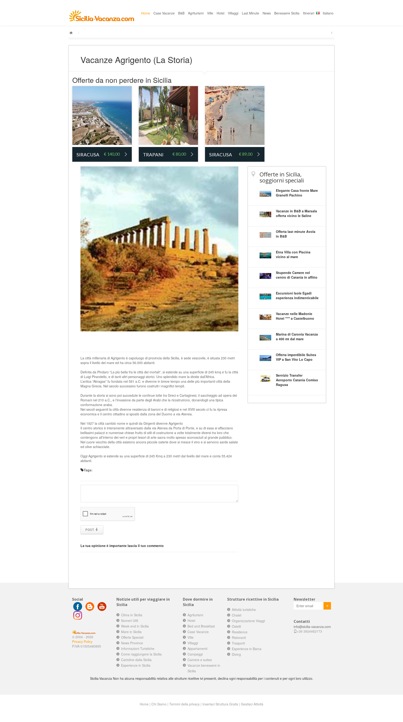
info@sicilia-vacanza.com (312, 626)
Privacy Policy (82, 641)
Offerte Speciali (132, 637)
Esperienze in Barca (246, 648)
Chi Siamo (159, 704)
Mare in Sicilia (131, 631)
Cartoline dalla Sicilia (136, 659)
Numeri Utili (129, 620)
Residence (239, 632)
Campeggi (195, 654)
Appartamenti (197, 648)
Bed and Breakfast (201, 626)
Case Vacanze (164, 13)
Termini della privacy (184, 704)
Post (90, 529)
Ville (210, 13)
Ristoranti (239, 637)
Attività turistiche (244, 609)
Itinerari (308, 13)
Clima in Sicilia (131, 615)
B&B (181, 13)
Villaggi (233, 13)
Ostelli (236, 626)
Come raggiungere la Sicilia (141, 654)
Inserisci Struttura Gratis (220, 704)
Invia (327, 606)
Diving (236, 654)
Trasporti (238, 643)
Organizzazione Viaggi (248, 620)
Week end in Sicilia (135, 626)
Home (145, 13)
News (267, 13)
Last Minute (250, 13)
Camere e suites (200, 659)
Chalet (236, 615)
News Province (132, 643)
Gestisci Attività (252, 704)
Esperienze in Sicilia (135, 665)
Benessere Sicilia (286, 13)
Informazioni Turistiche (137, 648)
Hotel (220, 13)
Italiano (328, 13)
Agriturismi (196, 13)
